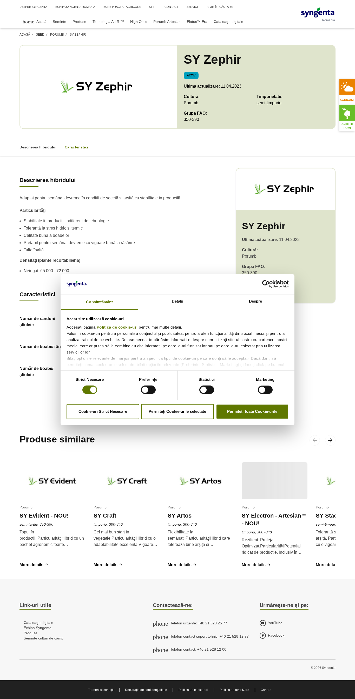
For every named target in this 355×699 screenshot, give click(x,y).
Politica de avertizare (234, 690)
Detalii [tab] (177, 301)
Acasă (24, 34)
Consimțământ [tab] (99, 302)
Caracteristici (76, 147)
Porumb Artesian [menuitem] (167, 21)
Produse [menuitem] (79, 21)
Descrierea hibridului (37, 147)
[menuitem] (34, 21)
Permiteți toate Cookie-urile (252, 411)
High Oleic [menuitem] (138, 21)
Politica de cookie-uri (117, 327)
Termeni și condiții (101, 690)
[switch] (148, 390)
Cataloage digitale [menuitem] (228, 21)
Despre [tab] (255, 301)
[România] (317, 12)
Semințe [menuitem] (59, 21)
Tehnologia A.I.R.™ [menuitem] (108, 21)
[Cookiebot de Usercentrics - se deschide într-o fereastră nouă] (266, 284)
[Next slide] (330, 440)
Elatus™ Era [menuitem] (197, 21)
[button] (34, 565)
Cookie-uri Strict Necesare (102, 411)
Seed (40, 34)
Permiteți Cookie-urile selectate (177, 411)
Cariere (266, 690)
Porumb (57, 34)
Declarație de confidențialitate (146, 690)
